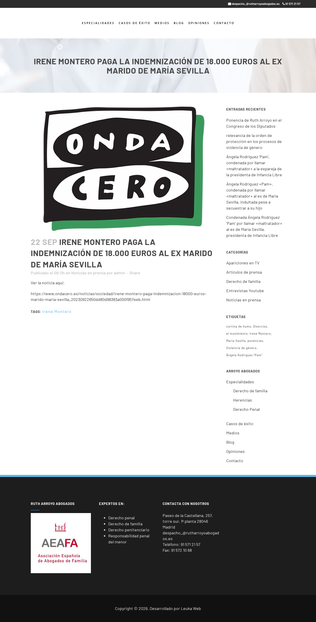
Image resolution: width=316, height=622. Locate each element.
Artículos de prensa (244, 272)
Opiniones (235, 451)
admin (119, 272)
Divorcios (260, 326)
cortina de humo (238, 326)
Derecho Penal (246, 409)
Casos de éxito (239, 423)
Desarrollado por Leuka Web (175, 608)
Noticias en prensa (88, 272)
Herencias (242, 399)
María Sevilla (236, 341)
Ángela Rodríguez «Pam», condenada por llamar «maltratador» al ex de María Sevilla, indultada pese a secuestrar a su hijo (252, 195)
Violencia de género (241, 348)
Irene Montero (56, 311)
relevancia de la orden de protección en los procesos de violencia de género (254, 141)
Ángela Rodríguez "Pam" (244, 355)
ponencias (255, 341)
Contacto (234, 460)
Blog (230, 442)
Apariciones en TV (243, 262)
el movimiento (237, 333)
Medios (232, 432)
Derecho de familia (243, 281)
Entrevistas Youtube (245, 290)
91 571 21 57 (190, 544)
